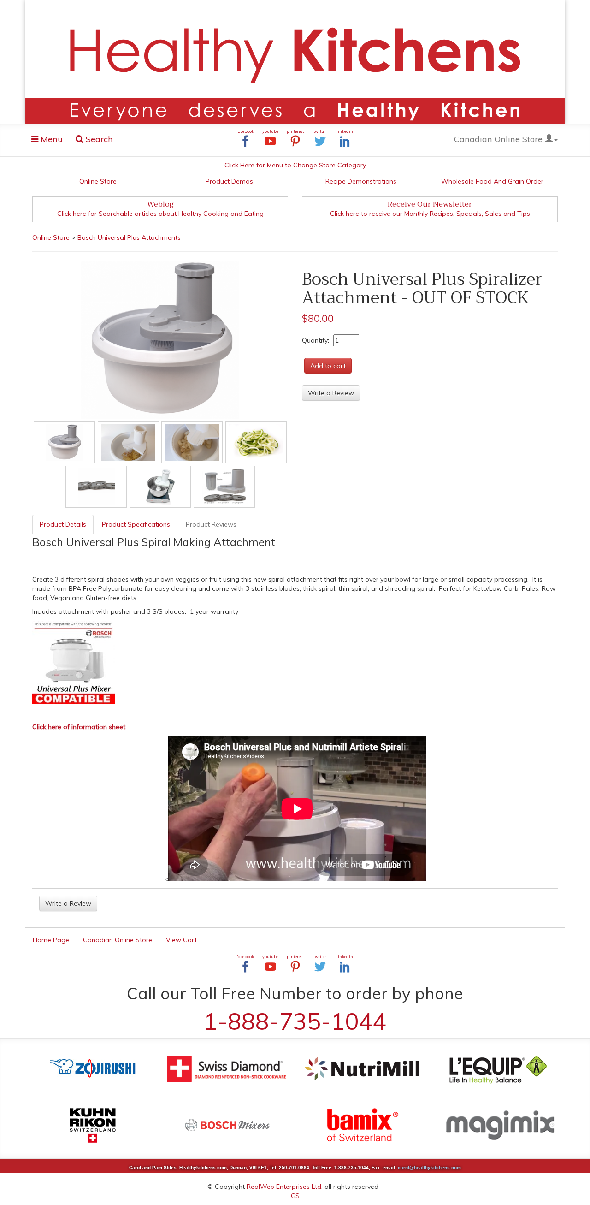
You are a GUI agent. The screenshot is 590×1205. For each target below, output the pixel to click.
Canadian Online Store (499, 139)
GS (295, 1196)
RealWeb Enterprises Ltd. (285, 1186)
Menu (50, 140)
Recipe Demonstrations (360, 181)
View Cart (181, 940)
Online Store (98, 181)
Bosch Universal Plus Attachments (129, 237)
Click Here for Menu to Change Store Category (295, 165)
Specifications (136, 524)
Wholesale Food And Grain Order (492, 181)
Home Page (51, 940)
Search (98, 139)
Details (63, 524)
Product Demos (229, 181)
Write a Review (331, 393)
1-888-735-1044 (295, 1021)
